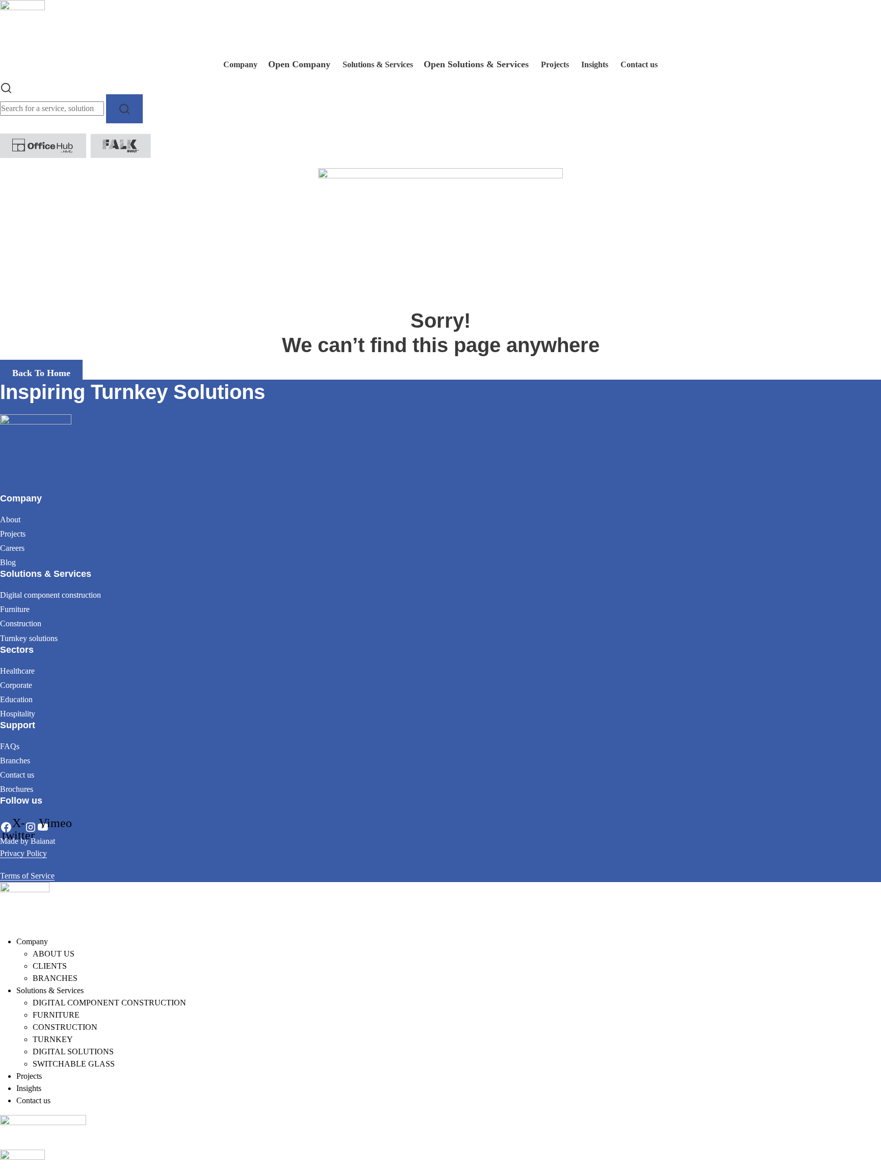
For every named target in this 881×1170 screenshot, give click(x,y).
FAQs (9, 746)
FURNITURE (56, 1015)
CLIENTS (50, 966)
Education (16, 699)
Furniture (15, 609)
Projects (12, 533)
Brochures (16, 789)
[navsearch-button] (6, 87)
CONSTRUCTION (65, 1027)
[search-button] (124, 108)
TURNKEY (53, 1039)
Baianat (43, 841)
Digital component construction (50, 595)
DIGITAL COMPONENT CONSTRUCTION (109, 1002)
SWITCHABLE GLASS (74, 1063)
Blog (8, 562)
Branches (15, 760)
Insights (28, 1088)
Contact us (17, 774)
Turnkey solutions (29, 638)
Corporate (16, 685)
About (10, 519)
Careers (12, 548)
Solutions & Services (50, 990)
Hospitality (17, 713)
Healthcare (17, 671)
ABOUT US (53, 953)
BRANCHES (55, 978)
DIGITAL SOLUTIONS (73, 1051)
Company (32, 941)
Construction (20, 623)
